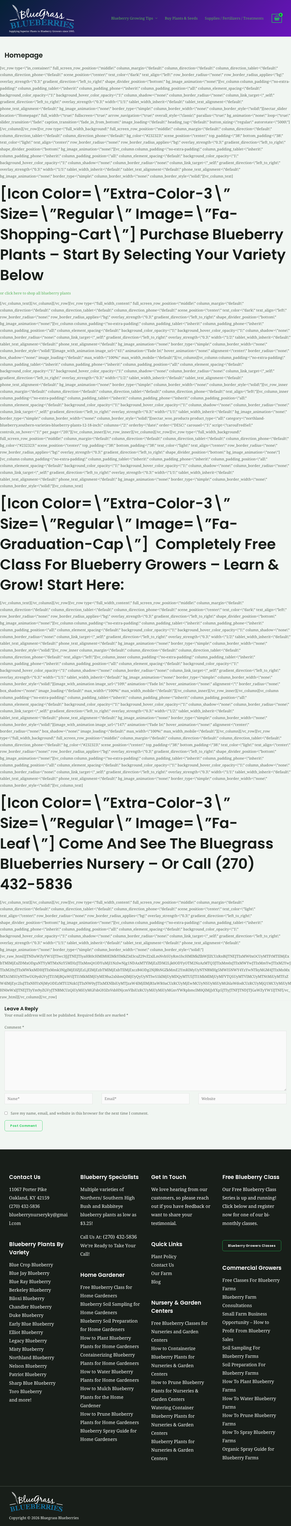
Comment (14, 1027)
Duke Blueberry (26, 1315)
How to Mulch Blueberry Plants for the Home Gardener (107, 1396)
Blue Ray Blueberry (30, 1281)
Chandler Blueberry (30, 1307)
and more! (20, 1400)
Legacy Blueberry (28, 1341)
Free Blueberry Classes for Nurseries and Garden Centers (179, 1331)
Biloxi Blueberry (26, 1298)
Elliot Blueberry (26, 1332)
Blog (156, 1282)
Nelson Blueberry (28, 1366)
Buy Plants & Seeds (181, 18)
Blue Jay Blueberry (29, 1273)
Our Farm (161, 1273)
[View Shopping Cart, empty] (277, 18)
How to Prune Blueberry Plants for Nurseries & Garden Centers (177, 1390)
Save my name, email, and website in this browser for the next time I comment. (79, 1113)
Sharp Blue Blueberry (32, 1383)
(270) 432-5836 (24, 1206)
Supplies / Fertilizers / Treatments (234, 18)
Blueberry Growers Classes (252, 1245)
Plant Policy (163, 1256)
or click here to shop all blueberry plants (35, 293)
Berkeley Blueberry (30, 1290)
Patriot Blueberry (27, 1374)
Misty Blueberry (26, 1349)
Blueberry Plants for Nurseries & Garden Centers (173, 1449)
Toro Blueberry (25, 1391)
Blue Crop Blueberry (31, 1265)
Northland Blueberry (31, 1357)
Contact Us (162, 1265)
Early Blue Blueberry (31, 1324)
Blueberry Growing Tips (132, 18)
